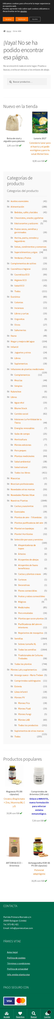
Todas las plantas (23, 664)
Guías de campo (22, 433)
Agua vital (19, 402)
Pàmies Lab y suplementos (24, 669)
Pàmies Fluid (24, 708)
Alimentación (17, 206)
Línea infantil (21, 691)
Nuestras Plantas (19, 500)
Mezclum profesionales (22, 483)
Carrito (47, 1014)
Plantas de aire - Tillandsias (28, 517)
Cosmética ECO (22, 274)
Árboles (22, 553)
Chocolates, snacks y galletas (28, 217)
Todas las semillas (27, 649)
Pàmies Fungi (24, 714)
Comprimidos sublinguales (27, 680)
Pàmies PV (19, 697)
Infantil (14, 346)
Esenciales (19, 511)
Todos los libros (22, 472)
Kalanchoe (16, 391)
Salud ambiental (22, 461)
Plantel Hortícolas (23, 534)
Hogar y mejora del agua (22, 341)
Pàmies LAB (24, 719)
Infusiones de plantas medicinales (27, 369)
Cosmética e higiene (21, 268)
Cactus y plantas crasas (29, 573)
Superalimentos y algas (25, 252)
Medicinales (24, 607)
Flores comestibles (27, 590)
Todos (17, 291)
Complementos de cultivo (23, 263)
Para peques (20, 450)
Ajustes (35, 19)
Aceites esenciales (20, 201)
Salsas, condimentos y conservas (30, 246)
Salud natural (21, 467)
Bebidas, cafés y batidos (26, 212)
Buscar (34, 1016)
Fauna (13, 335)
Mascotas (15, 478)
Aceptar (8, 19)
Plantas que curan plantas (31, 618)
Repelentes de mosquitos (30, 632)
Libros (17, 358)
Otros (17, 324)
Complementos (22, 374)
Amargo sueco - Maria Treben (28, 675)
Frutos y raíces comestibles (31, 596)
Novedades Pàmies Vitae (22, 495)
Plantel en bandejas (24, 528)
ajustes (23, 11)
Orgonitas (19, 319)
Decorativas (24, 585)
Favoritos (20, 1016)
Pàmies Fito (24, 703)
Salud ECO (19, 285)
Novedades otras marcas (23, 489)
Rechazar (21, 19)
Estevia (18, 686)
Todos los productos (28, 725)
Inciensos (19, 307)
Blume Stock (20, 408)
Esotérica (15, 296)
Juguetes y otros (22, 352)
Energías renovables (24, 428)
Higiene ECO (20, 280)
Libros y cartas (21, 313)
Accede (7, 1016)
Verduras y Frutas (22, 257)
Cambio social (21, 413)
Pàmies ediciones (22, 444)
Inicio (9, 31)
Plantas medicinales (24, 456)
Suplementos (21, 363)
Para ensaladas (25, 613)
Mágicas (22, 601)
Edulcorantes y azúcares (26, 223)
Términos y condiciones (18, 963)
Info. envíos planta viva (18, 974)
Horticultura (20, 439)
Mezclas (18, 380)
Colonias (18, 302)
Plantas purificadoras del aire (28, 522)
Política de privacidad (17, 968)
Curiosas (22, 579)
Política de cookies (16, 957)
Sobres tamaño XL (27, 643)
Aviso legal (12, 952)
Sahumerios (20, 330)
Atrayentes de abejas (28, 559)
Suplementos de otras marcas (29, 730)
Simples (18, 385)
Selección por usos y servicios (28, 539)
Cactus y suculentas (24, 506)
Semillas (18, 638)
